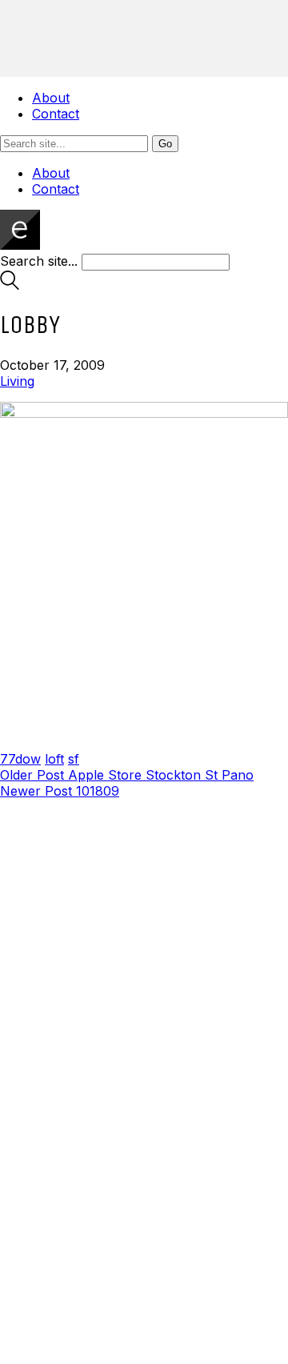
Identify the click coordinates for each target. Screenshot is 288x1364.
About (51, 98)
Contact (55, 114)
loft (54, 759)
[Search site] (9, 285)
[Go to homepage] (20, 245)
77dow (20, 759)
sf (73, 759)
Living (17, 381)
